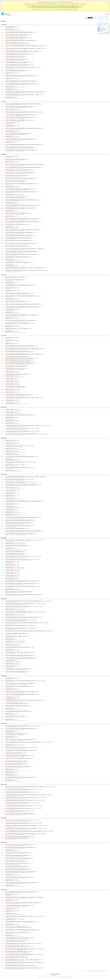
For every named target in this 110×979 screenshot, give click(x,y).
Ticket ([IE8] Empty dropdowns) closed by (16, 70)
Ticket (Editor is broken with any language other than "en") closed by (23, 916)
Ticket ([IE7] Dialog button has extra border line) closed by (18, 237)
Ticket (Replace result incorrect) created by (15, 860)
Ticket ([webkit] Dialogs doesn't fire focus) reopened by (19, 53)
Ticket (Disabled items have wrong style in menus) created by (22, 943)
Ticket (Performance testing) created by (18, 479)
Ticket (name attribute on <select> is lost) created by (21, 431)
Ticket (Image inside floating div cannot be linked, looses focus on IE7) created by (22, 103)
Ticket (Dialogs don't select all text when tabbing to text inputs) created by (21, 891)
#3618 (8, 283)
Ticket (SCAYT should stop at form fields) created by (17, 869)
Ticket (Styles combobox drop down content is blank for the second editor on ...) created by (23, 248)
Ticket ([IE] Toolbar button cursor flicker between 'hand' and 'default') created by (22, 221)
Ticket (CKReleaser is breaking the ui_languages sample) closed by (20, 921)
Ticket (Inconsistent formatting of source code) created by (22, 808)
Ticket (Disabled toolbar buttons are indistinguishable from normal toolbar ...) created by (24, 962)
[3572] (11, 468)
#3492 (22, 848)
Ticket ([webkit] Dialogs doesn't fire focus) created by (18, 64)
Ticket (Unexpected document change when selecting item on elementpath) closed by (23, 501)
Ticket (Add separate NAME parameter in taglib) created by (19, 189)
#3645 (11, 310)
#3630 (6, 299)
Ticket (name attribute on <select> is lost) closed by (18, 328)
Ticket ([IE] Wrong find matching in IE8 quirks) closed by (18, 711)
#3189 (13, 526)
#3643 (13, 310)
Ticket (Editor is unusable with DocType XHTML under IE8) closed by (24, 611)
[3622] (11, 95)
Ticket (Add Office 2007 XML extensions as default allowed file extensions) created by (22, 167)
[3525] (11, 883)
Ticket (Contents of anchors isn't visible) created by (21, 820)
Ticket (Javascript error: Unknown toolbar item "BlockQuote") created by (21, 691)
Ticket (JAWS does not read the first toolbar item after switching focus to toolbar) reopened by (24, 164)
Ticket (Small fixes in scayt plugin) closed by (19, 462)
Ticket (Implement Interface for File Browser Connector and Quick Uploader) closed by (24, 348)
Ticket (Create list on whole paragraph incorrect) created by (18, 394)
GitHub (54, 2)
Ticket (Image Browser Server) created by (14, 56)
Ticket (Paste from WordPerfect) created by (16, 159)
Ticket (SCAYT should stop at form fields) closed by (18, 852)
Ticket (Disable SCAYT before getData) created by (17, 951)
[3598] (11, 324)
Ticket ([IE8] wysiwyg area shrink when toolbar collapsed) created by (20, 147)
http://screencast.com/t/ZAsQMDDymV (16, 762)
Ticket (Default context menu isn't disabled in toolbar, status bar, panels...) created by (27, 425)
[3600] (11, 546)
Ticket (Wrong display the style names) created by (16, 761)
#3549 (8, 79)
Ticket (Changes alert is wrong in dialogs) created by (20, 747)
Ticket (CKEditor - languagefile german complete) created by (20, 114)
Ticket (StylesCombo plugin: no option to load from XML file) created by (24, 797)
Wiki (85, 17)
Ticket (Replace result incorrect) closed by (15, 716)
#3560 (15, 839)
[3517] (11, 928)
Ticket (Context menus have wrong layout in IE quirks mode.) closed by (21, 67)
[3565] (11, 502)
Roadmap (95, 17)
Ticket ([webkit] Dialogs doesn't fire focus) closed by (18, 62)
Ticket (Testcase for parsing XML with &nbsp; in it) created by (23, 606)
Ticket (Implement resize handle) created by (16, 940)
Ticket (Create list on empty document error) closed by (17, 256)
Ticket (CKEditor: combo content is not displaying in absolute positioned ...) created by (22, 594)
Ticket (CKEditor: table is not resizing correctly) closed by (22, 556)
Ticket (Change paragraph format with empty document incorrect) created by (21, 306)
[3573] (11, 463)
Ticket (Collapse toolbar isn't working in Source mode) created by (19, 232)
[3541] (11, 687)
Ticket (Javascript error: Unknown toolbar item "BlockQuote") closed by (24, 680)
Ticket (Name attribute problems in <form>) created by (21, 428)
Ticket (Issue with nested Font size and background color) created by (20, 750)
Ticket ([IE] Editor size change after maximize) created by (18, 351)
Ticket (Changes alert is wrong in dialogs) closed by (17, 545)
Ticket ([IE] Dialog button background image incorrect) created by (19, 363)
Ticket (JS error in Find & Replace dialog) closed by (17, 932)
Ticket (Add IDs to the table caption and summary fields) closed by (21, 456)
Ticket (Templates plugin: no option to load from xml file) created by (24, 800)
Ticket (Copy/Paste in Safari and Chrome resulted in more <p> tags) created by (21, 580)
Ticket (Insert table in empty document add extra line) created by (19, 172)
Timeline (90, 17)
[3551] (11, 604)
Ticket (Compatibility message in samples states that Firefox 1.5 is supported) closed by (28, 742)
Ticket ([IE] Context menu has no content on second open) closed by (20, 243)
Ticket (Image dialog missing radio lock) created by (17, 356)
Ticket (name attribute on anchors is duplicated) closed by (19, 323)
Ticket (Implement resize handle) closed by (15, 733)
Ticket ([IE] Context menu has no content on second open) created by (20, 358)
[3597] (11, 329)
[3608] (11, 225)
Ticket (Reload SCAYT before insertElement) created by (18, 946)
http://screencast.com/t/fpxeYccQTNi (16, 767)
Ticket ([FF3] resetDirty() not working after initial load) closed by (19, 106)
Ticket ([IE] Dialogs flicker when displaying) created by (17, 133)
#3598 (17, 661)
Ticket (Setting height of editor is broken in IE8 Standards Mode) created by (21, 251)
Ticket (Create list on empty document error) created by (17, 668)
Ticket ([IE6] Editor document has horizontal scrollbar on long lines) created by (22, 199)
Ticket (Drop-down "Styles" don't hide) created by (16, 175)
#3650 (8, 90)
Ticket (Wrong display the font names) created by (15, 763)
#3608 (15, 255)
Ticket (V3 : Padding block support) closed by (16, 633)
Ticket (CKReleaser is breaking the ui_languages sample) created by (23, 954)
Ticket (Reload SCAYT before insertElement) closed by (18, 838)
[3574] (11, 457)
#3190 (15, 526)
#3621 (6, 228)
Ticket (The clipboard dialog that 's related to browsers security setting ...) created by (23, 397)
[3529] (11, 778)
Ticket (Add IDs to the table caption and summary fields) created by (20, 533)
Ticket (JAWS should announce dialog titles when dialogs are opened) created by (22, 517)
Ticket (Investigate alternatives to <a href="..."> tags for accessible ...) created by (23, 959)
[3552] (11, 587)
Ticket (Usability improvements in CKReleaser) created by (18, 755)
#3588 (8, 798)
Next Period (106, 19)
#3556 (8, 781)
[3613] (11, 184)
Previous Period (101, 19)
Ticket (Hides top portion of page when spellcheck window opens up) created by (22, 51)
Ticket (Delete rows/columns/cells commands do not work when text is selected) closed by (24, 91)
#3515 (8, 775)
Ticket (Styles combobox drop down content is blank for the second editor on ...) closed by (25, 45)
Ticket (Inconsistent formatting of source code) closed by (18, 262)
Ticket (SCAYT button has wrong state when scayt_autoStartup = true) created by (23, 967)
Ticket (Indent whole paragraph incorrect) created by (17, 855)
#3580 (8, 318)
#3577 (17, 607)
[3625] (11, 71)
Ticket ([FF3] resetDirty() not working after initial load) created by (19, 117)
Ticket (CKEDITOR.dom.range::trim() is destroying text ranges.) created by (21, 218)
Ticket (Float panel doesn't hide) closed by (16, 301)
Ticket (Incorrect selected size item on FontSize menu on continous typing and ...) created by (25, 270)
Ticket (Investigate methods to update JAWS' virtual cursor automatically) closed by (23, 128)
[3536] (11, 717)
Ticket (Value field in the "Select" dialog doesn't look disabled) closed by (21, 295)
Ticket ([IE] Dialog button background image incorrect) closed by (19, 235)
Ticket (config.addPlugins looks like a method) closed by (18, 467)
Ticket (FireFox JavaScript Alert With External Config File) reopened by (21, 694)
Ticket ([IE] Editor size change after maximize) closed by (18, 240)
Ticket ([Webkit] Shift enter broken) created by (16, 59)
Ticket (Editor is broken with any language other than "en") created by (23, 948)
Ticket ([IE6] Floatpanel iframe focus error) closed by (18, 905)
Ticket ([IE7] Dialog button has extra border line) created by (18, 361)
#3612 (17, 604)
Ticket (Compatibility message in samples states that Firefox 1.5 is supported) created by (28, 831)
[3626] (11, 68)
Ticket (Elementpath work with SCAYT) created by (16, 866)
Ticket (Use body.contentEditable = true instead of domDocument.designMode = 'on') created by (29, 786)
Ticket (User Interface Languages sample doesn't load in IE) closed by (24, 603)
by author (99, 26)
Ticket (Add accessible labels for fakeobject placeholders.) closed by (20, 728)
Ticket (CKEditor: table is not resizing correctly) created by (17, 591)
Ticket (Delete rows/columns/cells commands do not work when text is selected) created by (24, 267)
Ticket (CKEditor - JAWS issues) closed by (15, 957)
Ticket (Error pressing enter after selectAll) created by (21, 802)
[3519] (11, 917)
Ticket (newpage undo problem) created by (15, 197)
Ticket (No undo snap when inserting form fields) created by (18, 858)
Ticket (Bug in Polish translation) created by (14, 386)
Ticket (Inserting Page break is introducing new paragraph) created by (20, 139)
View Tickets (101, 17)
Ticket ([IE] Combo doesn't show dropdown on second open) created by (20, 149)
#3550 (8, 732)
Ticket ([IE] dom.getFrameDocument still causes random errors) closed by (21, 882)
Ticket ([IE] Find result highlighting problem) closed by (17, 927)
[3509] (11, 712)
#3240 (8, 770)
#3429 (6, 615)
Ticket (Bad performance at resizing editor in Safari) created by (19, 739)
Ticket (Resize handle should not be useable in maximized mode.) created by (22, 229)
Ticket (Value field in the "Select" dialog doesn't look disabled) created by (25, 433)
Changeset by (11, 26)
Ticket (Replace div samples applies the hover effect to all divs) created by (25, 828)
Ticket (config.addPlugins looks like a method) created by (22, 725)
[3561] (11, 541)
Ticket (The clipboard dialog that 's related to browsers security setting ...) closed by (23, 354)
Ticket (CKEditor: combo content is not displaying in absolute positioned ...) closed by (24, 48)
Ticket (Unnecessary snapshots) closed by (16, 224)
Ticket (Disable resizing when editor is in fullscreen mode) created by (21, 583)
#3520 (8, 98)
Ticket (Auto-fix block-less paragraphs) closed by (16, 636)
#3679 (23, 71)
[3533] (11, 743)
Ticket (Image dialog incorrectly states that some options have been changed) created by (28, 794)
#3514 (8, 886)
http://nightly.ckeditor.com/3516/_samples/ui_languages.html (16, 955)
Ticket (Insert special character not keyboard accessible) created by (19, 847)
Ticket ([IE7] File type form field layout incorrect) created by (18, 360)
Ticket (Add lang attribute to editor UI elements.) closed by (18, 877)
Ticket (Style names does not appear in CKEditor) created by (17, 766)
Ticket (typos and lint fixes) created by (18, 445)
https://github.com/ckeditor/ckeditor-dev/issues (51, 9)
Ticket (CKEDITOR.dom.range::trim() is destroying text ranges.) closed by (21, 83)
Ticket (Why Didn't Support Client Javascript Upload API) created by (19, 813)
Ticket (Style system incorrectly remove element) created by (18, 844)
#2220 (17, 629)
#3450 (13, 775)
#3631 (6, 332)
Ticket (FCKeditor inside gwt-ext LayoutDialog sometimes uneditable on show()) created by (23, 897)
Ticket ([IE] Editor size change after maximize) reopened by (19, 285)
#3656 (8, 87)
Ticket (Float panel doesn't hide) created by (15, 368)
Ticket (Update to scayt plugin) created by (17, 37)
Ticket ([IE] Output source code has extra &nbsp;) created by (19, 170)
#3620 (8, 507)
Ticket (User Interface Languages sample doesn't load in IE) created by (24, 833)
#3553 (8, 875)
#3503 (13, 565)
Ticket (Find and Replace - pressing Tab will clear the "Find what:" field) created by (24, 700)
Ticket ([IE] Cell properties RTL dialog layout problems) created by (19, 32)
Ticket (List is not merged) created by (14, 551)
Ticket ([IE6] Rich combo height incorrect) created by (17, 374)
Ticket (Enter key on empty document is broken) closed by (18, 525)
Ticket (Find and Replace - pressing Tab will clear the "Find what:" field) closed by (26, 622)
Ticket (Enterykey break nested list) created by (16, 671)
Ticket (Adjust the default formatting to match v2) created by (22, 805)
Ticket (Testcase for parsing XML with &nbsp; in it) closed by (22, 540)
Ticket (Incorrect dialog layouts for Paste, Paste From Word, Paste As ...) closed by (23, 94)
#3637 (8, 310)
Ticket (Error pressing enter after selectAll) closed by (21, 559)
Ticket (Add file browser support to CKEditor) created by (18, 120)
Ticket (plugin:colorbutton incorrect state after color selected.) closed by (21, 586)
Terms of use (63, 977)
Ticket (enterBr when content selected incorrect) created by (18, 522)
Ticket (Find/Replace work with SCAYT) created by (17, 863)
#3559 (6, 925)
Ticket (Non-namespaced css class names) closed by (18, 647)
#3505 (14, 653)
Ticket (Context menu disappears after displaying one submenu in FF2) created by (22, 902)
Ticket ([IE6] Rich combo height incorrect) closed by (17, 246)
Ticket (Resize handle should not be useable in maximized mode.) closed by (21, 205)
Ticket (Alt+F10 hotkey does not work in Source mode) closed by (19, 777)
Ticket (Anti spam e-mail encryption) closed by (19, 625)
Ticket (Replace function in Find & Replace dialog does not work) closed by (21, 929)
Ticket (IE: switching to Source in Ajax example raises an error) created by (25, 825)
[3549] (11, 634)
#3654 (8, 203)
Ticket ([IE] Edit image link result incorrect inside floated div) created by (20, 81)
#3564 (17, 645)
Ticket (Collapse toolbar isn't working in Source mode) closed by (19, 208)
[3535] (11, 729)
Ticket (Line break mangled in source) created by (16, 703)
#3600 (8, 549)
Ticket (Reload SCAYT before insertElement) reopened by (19, 836)
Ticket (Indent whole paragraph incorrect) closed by (17, 705)
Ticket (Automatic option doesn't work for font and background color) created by (22, 617)
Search (107, 17)
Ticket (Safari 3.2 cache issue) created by (15, 180)
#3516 (10, 775)
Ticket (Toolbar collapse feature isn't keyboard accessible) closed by (20, 871)
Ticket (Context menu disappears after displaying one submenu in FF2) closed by (23, 304)
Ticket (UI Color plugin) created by (15, 752)
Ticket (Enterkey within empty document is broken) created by (19, 655)
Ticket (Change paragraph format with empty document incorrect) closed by (21, 254)
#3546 (16, 756)
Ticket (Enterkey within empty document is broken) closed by (19, 652)
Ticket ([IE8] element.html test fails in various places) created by (20, 75)
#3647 (6, 187)
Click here (13, 95)
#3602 (6, 471)
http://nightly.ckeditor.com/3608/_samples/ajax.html (16, 165)
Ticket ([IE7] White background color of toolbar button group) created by (20, 345)
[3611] (11, 206)
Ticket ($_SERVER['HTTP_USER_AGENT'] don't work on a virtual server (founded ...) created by (25, 476)
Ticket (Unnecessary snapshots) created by (16, 528)
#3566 (8, 313)
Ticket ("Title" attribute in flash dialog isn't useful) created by (22, 789)
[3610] (11, 209)
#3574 (8, 709)
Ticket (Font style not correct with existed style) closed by (18, 758)
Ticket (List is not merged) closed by (14, 279)
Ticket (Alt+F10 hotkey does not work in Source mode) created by (20, 965)
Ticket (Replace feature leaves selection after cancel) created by (19, 683)
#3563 (8, 137)
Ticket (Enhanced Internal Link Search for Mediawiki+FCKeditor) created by (22, 484)
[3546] (11, 648)
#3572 (8, 720)
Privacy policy (69, 977)
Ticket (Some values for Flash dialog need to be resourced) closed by (21, 183)
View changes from (100, 23)
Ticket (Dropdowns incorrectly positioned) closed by (17, 34)
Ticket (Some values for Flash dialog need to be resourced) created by (20, 320)
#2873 (28, 44)
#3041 (6, 590)
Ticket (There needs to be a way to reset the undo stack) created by (19, 178)
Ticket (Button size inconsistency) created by (16, 366)
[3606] (27, 217)
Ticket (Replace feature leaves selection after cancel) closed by (19, 414)
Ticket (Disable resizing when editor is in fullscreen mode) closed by (21, 191)
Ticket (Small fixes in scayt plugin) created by (20, 482)
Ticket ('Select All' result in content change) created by (17, 213)
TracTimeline (93, 970)
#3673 (24, 44)
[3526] (11, 878)
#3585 (8, 266)
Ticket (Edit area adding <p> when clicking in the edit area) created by (20, 40)
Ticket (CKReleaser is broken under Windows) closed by (18, 686)
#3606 (8, 510)
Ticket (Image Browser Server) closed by (16, 43)
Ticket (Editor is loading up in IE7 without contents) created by (19, 520)
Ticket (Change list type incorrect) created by (16, 553)
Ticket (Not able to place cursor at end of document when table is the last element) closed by (28, 630)
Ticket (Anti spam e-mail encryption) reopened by (19, 628)
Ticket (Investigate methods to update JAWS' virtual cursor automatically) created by (23, 144)
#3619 (6, 460)
